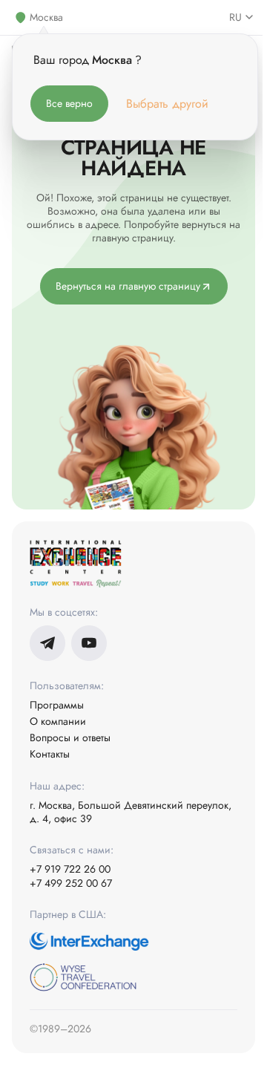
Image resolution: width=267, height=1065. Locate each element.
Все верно (69, 103)
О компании (58, 721)
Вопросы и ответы (70, 737)
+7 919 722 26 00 (70, 869)
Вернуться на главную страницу (128, 286)
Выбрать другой (167, 104)
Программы (57, 704)
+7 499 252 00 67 (71, 883)
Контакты (50, 754)
